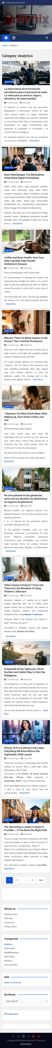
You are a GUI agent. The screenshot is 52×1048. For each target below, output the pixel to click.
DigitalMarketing (11, 952)
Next (41, 880)
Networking (9, 956)
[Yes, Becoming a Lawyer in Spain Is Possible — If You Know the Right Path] (26, 811)
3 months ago (13, 268)
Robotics (8, 961)
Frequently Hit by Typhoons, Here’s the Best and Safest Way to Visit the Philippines (24, 672)
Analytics (9, 82)
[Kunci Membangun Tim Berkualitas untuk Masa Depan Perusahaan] (26, 159)
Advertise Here (11, 914)
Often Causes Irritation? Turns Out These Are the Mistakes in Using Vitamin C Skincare (23, 588)
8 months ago (13, 834)
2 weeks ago (12, 103)
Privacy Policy (10, 926)
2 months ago (13, 182)
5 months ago (13, 424)
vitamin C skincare (33, 614)
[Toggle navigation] (13, 37)
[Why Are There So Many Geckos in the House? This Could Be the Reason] (26, 322)
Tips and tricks (10, 965)
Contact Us (9, 922)
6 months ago (13, 506)
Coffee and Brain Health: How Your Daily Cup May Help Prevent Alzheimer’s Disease (24, 261)
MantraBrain (26, 1044)
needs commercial (12, 982)
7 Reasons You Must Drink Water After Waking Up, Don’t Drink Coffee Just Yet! (25, 417)
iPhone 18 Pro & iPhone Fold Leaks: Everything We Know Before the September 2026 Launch (24, 751)
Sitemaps (8, 918)
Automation (9, 948)
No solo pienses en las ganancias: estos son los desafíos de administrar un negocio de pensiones (25, 498)
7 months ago (13, 679)
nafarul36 (26, 103)
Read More (35, 140)
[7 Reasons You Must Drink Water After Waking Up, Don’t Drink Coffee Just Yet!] (26, 398)
